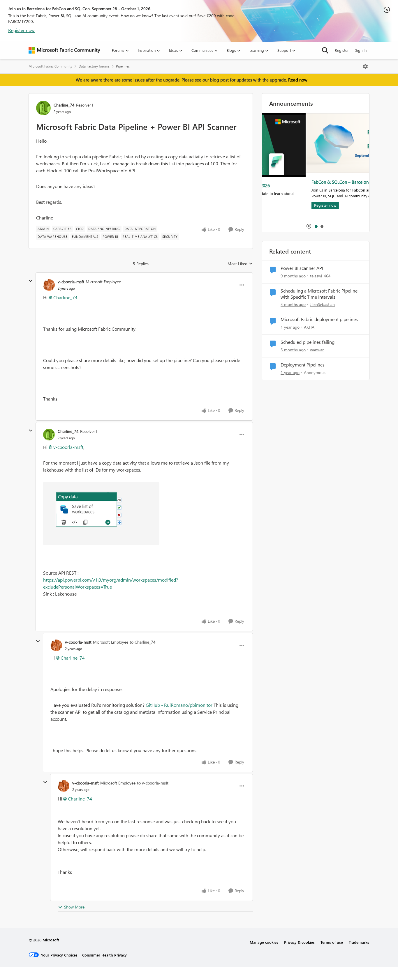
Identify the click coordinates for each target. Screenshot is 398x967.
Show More (74, 907)
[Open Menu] (365, 66)
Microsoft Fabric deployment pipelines (319, 319)
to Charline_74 (143, 642)
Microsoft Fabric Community (50, 66)
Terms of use (331, 942)
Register (342, 50)
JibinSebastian (322, 304)
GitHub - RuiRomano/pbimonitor (179, 705)
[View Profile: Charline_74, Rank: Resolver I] (43, 108)
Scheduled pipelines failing (307, 342)
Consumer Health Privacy (104, 954)
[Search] (325, 50)
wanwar (317, 350)
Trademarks (359, 942)
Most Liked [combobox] (240, 264)
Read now (297, 80)
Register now (21, 30)
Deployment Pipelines (303, 365)
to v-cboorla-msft (152, 783)
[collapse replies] (30, 280)
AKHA (309, 327)
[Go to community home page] (64, 50)
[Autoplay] (309, 226)
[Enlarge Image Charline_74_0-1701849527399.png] (101, 513)
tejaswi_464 (320, 276)
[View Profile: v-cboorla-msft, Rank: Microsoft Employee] (49, 285)
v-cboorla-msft (71, 281)
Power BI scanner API (302, 268)
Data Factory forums (94, 66)
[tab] (316, 226)
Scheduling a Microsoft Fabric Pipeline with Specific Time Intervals (319, 294)
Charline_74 (64, 105)
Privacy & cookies (299, 942)
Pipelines (123, 66)
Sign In (361, 50)
